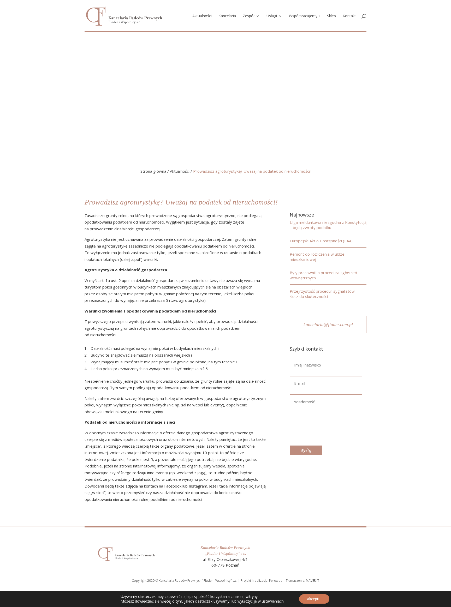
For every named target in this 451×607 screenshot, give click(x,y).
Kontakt (349, 16)
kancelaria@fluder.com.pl (328, 324)
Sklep (331, 16)
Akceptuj (314, 598)
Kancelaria (227, 16)
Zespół (248, 16)
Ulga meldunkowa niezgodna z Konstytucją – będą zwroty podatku (328, 225)
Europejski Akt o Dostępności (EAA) (321, 240)
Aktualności (202, 16)
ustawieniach (273, 601)
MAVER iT (312, 580)
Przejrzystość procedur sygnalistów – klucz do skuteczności (324, 294)
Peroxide (275, 580)
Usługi (271, 16)
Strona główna (153, 171)
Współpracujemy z (304, 16)
